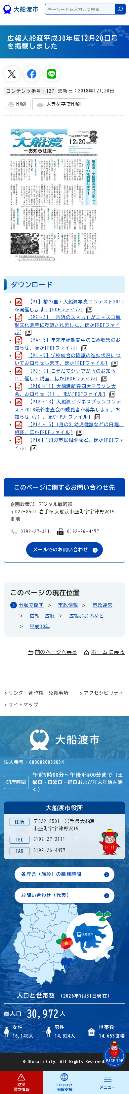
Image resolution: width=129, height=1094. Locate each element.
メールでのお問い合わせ (60, 549)
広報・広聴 (42, 616)
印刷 (21, 104)
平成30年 (40, 626)
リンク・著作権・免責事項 (38, 693)
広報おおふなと (86, 616)
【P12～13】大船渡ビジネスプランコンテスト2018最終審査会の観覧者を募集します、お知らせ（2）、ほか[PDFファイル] (68, 409)
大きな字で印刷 (63, 104)
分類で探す (31, 605)
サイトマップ (24, 704)
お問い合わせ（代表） (46, 895)
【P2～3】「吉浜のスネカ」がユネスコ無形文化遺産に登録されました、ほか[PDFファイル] (68, 325)
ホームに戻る (108, 652)
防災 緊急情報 (21, 1086)
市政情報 (68, 605)
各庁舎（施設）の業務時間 (51, 874)
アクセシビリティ (104, 693)
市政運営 (102, 605)
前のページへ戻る (56, 652)
